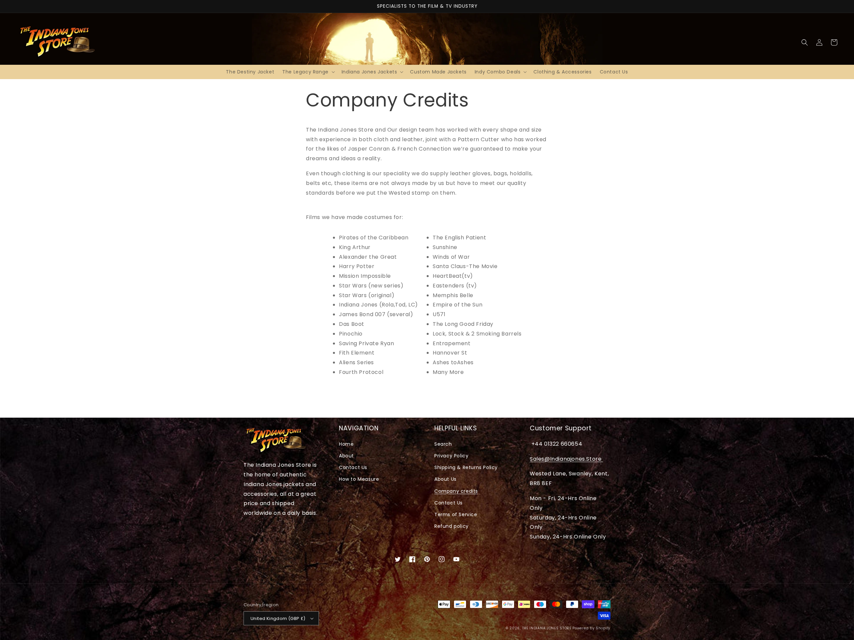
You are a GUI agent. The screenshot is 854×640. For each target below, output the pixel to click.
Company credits (456, 491)
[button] (308, 72)
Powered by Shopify (591, 628)
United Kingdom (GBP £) (278, 618)
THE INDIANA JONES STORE (546, 628)
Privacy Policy (451, 455)
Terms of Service (455, 514)
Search (443, 444)
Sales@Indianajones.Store (566, 459)
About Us (445, 479)
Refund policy (451, 526)
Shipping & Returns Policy (466, 467)
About (346, 455)
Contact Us (353, 467)
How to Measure (359, 479)
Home (346, 444)
